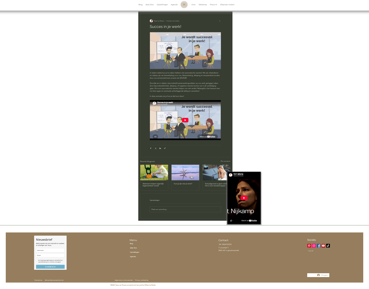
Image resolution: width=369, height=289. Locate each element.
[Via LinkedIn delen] (160, 148)
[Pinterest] (309, 246)
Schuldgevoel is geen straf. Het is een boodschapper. (216, 185)
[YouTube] (323, 246)
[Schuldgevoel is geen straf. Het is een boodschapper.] (216, 172)
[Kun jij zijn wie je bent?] (185, 172)
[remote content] (185, 120)
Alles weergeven (226, 161)
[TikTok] (328, 246)
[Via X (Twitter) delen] (155, 148)
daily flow (133, 248)
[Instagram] (314, 246)
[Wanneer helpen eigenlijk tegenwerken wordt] (154, 172)
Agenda (133, 256)
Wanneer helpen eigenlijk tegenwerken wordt (153, 185)
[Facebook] (318, 246)
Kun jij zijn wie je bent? (183, 184)
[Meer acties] (220, 21)
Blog (131, 243)
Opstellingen (134, 252)
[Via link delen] (165, 148)
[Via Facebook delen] (151, 148)
